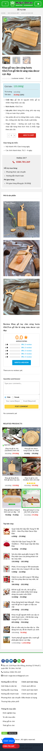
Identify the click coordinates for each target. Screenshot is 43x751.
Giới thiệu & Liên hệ (8, 686)
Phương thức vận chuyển (16, 172)
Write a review (21, 362)
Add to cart (28, 135)
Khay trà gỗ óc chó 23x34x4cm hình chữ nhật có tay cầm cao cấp (12, 450)
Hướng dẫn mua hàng (9, 690)
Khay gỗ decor (27, 13)
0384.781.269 (8, 746)
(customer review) (18, 78)
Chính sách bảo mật (29, 694)
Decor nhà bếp (13, 13)
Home (3, 13)
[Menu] (5, 4)
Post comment (21, 406)
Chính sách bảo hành (30, 690)
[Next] (37, 35)
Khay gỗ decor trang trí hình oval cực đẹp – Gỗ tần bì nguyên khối (12, 512)
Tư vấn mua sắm (9, 717)
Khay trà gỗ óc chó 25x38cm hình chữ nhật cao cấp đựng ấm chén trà (31, 481)
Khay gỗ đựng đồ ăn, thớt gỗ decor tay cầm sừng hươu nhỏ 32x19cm (12, 481)
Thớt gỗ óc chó (8, 725)
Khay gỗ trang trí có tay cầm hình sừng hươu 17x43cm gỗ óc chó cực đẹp (31, 513)
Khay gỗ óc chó (9, 721)
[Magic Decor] (21, 4)
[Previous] (6, 35)
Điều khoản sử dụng (29, 698)
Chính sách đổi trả (29, 686)
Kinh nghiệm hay (9, 713)
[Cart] (38, 4)
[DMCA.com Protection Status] (9, 733)
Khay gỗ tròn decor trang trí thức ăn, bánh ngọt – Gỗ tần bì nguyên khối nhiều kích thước (31, 451)
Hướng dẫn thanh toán (15, 176)
